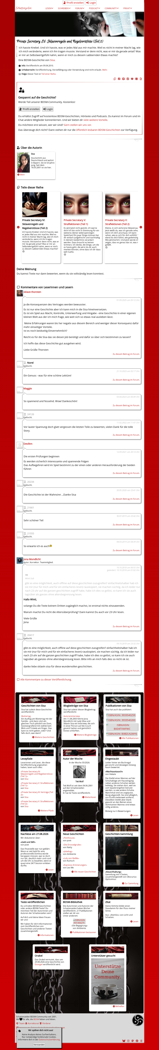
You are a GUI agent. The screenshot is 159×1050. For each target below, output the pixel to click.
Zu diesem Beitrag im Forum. (126, 354)
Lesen (135, 815)
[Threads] (141, 1041)
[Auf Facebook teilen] (119, 79)
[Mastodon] (132, 1041)
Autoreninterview (71, 716)
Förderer (46, 1023)
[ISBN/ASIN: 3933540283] (120, 720)
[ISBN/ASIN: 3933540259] (120, 715)
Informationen (47, 935)
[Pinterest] (137, 1041)
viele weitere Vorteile (95, 120)
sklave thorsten (32, 292)
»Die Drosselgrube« (72, 844)
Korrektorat (33, 1023)
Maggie (27, 388)
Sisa (52, 60)
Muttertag (26, 716)
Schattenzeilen (23, 8)
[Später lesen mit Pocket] (132, 79)
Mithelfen (119, 1006)
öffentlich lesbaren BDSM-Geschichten (98, 130)
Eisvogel (38, 964)
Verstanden (39, 1044)
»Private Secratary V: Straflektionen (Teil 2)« (37, 802)
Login (92, 2)
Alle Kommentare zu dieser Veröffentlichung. (46, 679)
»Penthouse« (69, 837)
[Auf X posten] (123, 79)
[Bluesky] (123, 1041)
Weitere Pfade (47, 810)
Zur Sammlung (131, 883)
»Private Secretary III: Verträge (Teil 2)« (37, 793)
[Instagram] (128, 1041)
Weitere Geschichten (44, 737)
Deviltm (27, 443)
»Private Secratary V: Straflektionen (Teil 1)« (37, 784)
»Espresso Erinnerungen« (75, 865)
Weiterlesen (90, 797)
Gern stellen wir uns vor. (78, 125)
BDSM (36, 1019)
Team (21, 1023)
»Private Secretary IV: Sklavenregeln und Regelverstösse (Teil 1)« (37, 774)
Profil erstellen (75, 2)
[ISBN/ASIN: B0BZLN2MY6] (121, 733)
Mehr (22, 174)
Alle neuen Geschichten (85, 871)
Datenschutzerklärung (49, 1039)
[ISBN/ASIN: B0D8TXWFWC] (122, 728)
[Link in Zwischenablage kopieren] (114, 79)
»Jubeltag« (68, 851)
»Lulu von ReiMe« (71, 858)
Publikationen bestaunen (84, 932)
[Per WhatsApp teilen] (136, 79)
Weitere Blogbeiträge (87, 734)
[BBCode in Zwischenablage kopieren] (140, 79)
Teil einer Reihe (48, 74)
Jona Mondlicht (32, 559)
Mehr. (105, 69)
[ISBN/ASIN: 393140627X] (79, 922)
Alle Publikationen (130, 738)
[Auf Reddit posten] (127, 79)
